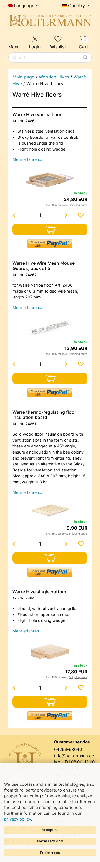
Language (24, 5)
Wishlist (58, 46)
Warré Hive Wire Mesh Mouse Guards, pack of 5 (43, 265)
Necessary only (50, 841)
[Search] (85, 57)
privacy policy (17, 819)
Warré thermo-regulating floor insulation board (44, 414)
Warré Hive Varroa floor (37, 114)
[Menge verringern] (13, 215)
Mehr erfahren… (27, 159)
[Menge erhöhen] (65, 215)
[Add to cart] (50, 229)
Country (76, 5)
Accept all (50, 830)
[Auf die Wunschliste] (81, 215)
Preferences (50, 853)
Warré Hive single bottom (39, 591)
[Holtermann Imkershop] (50, 21)
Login (35, 46)
